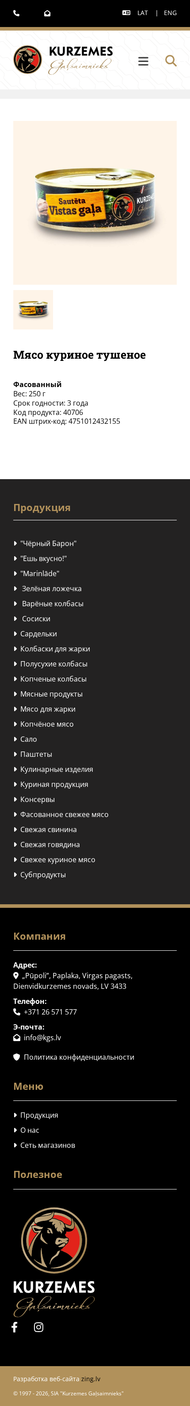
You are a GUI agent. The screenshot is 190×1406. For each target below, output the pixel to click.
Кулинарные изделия (53, 769)
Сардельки (35, 634)
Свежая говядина (46, 844)
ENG (170, 12)
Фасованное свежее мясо (61, 814)
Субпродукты (39, 874)
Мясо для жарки (44, 709)
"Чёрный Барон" (44, 543)
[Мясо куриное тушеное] (95, 203)
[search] (171, 60)
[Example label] (39, 1327)
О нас (26, 1130)
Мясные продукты (48, 694)
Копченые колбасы (50, 679)
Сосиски (31, 619)
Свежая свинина (45, 829)
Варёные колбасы (48, 603)
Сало (25, 739)
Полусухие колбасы (50, 664)
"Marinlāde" (36, 573)
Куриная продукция (50, 784)
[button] (133, 61)
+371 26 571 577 (45, 1012)
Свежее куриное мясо (54, 859)
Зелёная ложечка (47, 588)
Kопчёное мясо (43, 724)
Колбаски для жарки (51, 649)
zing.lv (90, 1379)
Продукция (35, 1115)
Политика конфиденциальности (73, 1057)
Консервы (34, 799)
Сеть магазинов (44, 1145)
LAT (142, 12)
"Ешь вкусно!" (40, 558)
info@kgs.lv (37, 1037)
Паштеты (32, 754)
